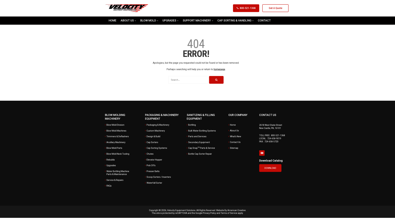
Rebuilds (110, 159)
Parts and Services (197, 136)
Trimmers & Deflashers (117, 136)
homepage (219, 69)
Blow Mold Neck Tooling (117, 154)
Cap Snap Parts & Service (201, 148)
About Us (234, 130)
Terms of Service (229, 213)
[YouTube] (262, 153)
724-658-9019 (274, 138)
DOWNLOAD (270, 168)
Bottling (192, 125)
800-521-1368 (248, 8)
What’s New (235, 136)
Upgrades (111, 165)
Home (233, 125)
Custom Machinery (156, 131)
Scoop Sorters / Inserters (159, 177)
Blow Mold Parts (114, 148)
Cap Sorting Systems (157, 148)
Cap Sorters (152, 142)
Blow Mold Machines (116, 131)
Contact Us (235, 142)
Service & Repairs (114, 180)
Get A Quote (275, 8)
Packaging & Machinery (158, 125)
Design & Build (153, 136)
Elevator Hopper (154, 159)
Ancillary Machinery (115, 142)
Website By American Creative (231, 210)
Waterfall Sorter (154, 183)
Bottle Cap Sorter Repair (200, 154)
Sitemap (234, 148)
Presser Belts (153, 171)
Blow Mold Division (115, 125)
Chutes (150, 154)
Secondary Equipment (199, 142)
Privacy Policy (209, 213)
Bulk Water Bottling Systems (202, 131)
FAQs (109, 186)
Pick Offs (151, 165)
